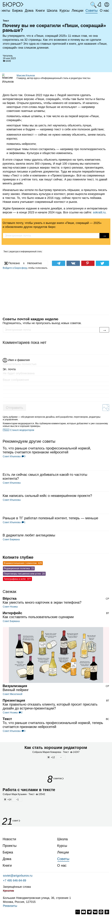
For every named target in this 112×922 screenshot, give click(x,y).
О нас (104, 10)
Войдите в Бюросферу (15, 268)
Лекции (77, 10)
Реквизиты (10, 905)
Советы (91, 10)
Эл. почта (9, 369)
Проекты (9, 846)
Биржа (17, 10)
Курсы (64, 10)
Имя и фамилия (19, 360)
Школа (52, 10)
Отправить (14, 408)
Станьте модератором (22, 430)
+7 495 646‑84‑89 (14, 880)
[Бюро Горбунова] (13, 4)
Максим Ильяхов (26, 75)
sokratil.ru (99, 212)
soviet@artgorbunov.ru (17, 875)
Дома (29, 10)
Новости (9, 839)
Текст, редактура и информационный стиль (23, 251)
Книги (40, 10)
